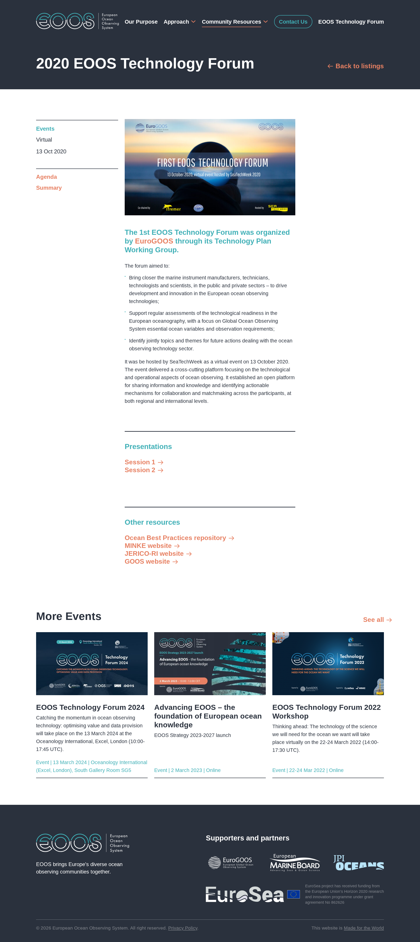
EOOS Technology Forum (351, 22)
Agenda (46, 177)
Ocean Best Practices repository (175, 537)
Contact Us (293, 22)
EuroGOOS (154, 241)
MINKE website (148, 545)
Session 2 (140, 470)
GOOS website (147, 561)
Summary (49, 187)
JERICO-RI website (154, 553)
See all (373, 619)
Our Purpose (141, 22)
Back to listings (360, 66)
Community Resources (231, 22)
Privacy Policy (182, 927)
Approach (176, 22)
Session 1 (140, 462)
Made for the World (364, 927)
